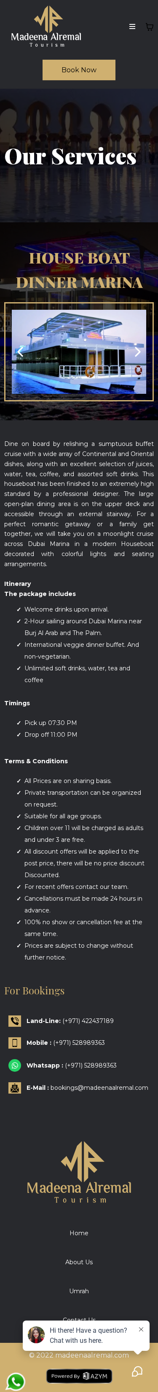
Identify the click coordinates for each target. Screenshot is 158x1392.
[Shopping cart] (149, 27)
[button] (132, 27)
